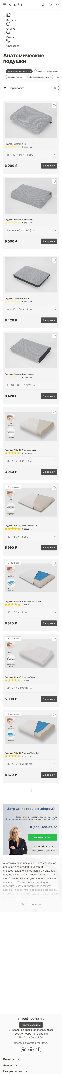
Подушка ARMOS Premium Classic (21, 526)
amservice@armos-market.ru (31, 1042)
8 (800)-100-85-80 (43, 827)
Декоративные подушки (40, 77)
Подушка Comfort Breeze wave (19, 374)
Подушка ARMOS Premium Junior (20, 450)
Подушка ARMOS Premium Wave (20, 677)
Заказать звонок (43, 837)
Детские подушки (16, 77)
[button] (54, 105)
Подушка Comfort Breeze (17, 298)
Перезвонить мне (31, 1025)
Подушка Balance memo (16, 144)
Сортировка (16, 88)
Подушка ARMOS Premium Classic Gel (23, 601)
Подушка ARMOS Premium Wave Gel (22, 753)
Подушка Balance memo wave (19, 219)
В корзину (49, 165)
